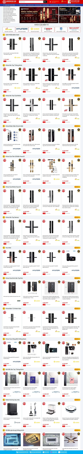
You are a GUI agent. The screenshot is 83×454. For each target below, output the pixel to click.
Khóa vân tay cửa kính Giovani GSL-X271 (12, 296)
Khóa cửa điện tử (6, 22)
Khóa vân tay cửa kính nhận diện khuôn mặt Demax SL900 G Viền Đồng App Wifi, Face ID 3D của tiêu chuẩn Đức (51, 298)
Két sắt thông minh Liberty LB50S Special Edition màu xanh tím (50, 388)
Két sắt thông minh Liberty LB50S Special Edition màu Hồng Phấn (69, 388)
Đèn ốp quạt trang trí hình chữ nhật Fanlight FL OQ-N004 (11, 449)
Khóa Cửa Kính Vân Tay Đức (14, 278)
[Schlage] (69, 19)
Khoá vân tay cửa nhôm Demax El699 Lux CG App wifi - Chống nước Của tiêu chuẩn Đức (70, 115)
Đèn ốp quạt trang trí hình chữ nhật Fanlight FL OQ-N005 (30, 449)
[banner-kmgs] (39, 15)
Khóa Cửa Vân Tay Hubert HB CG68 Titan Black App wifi (11, 53)
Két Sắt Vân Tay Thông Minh (9, 19)
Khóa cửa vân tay (6, 6)
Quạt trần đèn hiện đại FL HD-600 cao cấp (70, 449)
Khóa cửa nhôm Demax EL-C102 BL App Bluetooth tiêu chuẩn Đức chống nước (51, 114)
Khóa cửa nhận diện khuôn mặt (9, 9)
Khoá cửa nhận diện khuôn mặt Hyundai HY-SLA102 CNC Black (12, 145)
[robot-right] (69, 11)
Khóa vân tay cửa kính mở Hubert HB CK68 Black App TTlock (30, 297)
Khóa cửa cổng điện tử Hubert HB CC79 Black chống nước (31, 358)
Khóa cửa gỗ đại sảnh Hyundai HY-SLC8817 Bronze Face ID (11, 175)
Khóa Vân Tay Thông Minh (14, 65)
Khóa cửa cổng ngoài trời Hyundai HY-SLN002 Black (70, 266)
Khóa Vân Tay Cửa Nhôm (13, 96)
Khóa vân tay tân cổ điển (8, 11)
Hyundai (8, 248)
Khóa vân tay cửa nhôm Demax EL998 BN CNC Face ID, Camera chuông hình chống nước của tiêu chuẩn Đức (70, 54)
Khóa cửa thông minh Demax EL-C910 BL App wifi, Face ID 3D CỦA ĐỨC (51, 145)
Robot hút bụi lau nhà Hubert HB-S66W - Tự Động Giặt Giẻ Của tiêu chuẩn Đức (70, 418)
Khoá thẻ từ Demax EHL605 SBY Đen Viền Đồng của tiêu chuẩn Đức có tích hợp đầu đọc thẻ (70, 328)
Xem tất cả (77, 65)
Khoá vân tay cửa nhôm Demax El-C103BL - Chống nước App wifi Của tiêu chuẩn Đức (51, 54)
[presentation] (20, 15)
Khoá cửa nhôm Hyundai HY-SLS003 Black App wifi (50, 266)
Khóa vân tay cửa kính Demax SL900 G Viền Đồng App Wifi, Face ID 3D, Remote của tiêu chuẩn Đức (70, 298)
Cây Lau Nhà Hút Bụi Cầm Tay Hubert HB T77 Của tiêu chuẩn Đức (31, 418)
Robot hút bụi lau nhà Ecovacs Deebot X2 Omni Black (12, 418)
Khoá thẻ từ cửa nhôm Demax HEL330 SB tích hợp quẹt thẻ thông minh (31, 327)
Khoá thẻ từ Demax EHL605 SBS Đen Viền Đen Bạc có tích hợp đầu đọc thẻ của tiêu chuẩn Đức (50, 328)
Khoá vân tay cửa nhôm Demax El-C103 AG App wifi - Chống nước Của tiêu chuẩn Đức (31, 115)
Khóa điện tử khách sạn (8, 18)
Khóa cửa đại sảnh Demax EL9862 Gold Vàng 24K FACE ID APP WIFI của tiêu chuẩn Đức (70, 176)
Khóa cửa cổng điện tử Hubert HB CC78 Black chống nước (51, 358)
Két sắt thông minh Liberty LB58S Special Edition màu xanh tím (30, 388)
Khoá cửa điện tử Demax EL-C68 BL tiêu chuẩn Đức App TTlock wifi (31, 84)
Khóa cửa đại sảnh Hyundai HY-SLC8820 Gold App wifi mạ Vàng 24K (31, 175)
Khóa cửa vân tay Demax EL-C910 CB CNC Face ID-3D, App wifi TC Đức (70, 145)
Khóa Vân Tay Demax (12, 217)
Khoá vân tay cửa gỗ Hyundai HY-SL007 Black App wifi (31, 266)
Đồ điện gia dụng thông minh (9, 20)
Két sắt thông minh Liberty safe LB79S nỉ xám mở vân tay (12, 388)
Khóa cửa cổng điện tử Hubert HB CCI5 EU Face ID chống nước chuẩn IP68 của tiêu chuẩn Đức (70, 358)
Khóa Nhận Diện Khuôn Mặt (14, 126)
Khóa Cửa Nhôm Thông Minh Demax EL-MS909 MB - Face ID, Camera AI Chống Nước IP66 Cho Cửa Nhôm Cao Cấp (31, 54)
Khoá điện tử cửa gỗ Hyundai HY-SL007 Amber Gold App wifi (70, 84)
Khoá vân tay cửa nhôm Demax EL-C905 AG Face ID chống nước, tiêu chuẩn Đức (51, 206)
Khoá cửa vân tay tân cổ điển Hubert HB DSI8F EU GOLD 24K (51, 175)
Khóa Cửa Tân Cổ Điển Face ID (9, 13)
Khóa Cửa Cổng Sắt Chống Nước (10, 15)
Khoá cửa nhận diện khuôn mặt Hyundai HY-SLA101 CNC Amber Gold (31, 145)
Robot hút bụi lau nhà (12, 400)
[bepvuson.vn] (74, 2)
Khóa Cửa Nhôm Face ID (8, 12)
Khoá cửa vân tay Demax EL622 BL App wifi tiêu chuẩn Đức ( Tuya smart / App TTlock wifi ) (51, 85)
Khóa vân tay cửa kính (7, 16)
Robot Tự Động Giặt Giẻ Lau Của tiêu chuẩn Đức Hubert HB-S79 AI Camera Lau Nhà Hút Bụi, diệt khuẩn (50, 419)
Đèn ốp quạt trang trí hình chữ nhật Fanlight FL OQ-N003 (50, 449)
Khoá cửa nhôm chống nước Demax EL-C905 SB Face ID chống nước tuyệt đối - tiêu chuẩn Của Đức (70, 206)
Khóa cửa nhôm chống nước (9, 8)
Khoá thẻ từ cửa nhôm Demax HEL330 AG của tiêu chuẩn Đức (11, 327)
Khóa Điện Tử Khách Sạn (13, 308)
